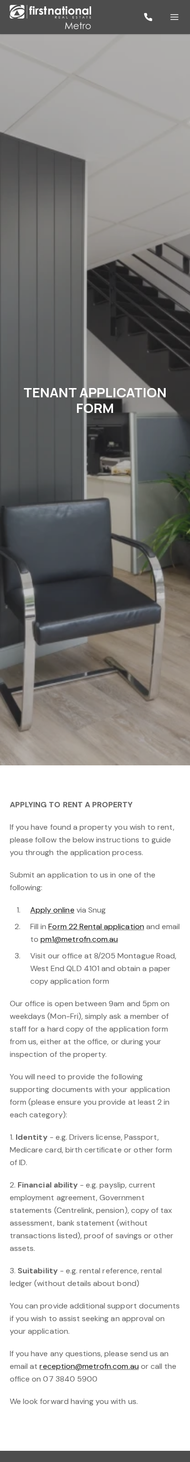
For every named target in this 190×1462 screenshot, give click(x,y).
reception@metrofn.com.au (88, 1366)
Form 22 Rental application (96, 926)
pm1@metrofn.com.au (79, 939)
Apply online (52, 910)
